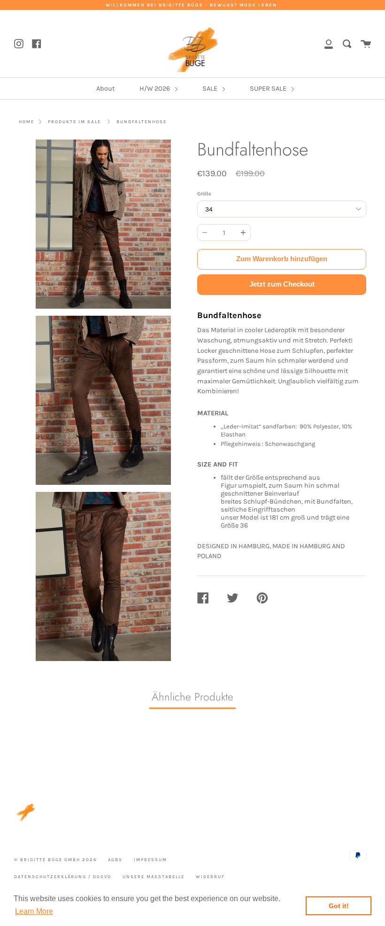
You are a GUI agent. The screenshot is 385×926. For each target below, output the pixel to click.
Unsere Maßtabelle (154, 876)
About (105, 89)
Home (26, 121)
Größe (204, 194)
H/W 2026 (155, 89)
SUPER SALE (269, 89)
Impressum (150, 859)
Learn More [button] (34, 911)
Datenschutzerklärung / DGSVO (62, 876)
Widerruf (210, 876)
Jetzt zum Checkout (282, 284)
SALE (210, 89)
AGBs (115, 859)
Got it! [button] (339, 906)
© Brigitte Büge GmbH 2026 (55, 859)
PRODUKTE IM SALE (74, 121)
